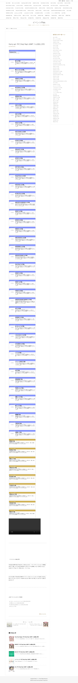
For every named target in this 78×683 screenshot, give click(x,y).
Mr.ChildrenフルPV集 (57, 43)
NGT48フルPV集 (56, 68)
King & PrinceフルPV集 (57, 60)
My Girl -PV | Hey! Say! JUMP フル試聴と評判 (24, 651)
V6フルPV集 (55, 82)
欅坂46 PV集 (55, 121)
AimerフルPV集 (56, 48)
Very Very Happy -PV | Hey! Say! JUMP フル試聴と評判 (27, 636)
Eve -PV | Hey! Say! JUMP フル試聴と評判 (24, 667)
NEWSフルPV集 (56, 66)
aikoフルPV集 (55, 47)
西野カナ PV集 (55, 111)
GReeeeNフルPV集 (56, 53)
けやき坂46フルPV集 (57, 89)
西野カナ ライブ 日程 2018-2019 (17, 603)
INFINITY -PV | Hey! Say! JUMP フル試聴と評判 (25, 644)
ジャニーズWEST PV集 (57, 92)
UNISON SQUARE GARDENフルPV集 (60, 81)
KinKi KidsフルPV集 (56, 61)
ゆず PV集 (55, 94)
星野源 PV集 (55, 108)
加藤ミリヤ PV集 (56, 98)
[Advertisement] (27, 37)
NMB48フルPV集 (56, 69)
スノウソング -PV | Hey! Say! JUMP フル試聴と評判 (26, 659)
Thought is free (45, 680)
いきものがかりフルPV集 (57, 87)
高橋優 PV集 (55, 103)
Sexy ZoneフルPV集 (57, 55)
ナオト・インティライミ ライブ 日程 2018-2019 (20, 601)
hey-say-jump (43, 614)
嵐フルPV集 (55, 37)
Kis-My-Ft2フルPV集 (57, 63)
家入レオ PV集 (55, 100)
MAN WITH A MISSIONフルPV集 (59, 64)
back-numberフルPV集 (57, 50)
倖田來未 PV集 (55, 102)
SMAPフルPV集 (56, 77)
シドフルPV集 (55, 90)
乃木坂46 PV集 (56, 116)
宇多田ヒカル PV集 (56, 97)
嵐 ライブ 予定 (13, 606)
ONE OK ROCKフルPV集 (57, 71)
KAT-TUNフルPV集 (56, 58)
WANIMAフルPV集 (56, 84)
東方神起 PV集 (55, 115)
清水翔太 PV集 (55, 110)
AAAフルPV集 (55, 45)
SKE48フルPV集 (56, 76)
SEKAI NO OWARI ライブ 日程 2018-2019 (19, 604)
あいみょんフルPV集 (56, 85)
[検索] (72, 1)
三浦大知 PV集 (55, 105)
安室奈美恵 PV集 (56, 95)
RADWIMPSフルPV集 (57, 73)
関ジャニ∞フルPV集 (56, 38)
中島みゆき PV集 (56, 113)
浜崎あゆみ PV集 (56, 118)
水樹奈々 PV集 (55, 107)
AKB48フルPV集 (56, 42)
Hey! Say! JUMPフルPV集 (58, 40)
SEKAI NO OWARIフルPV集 (58, 74)
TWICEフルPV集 (56, 79)
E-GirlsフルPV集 (56, 51)
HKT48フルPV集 (56, 56)
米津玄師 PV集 (55, 120)
